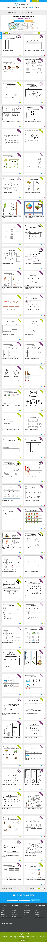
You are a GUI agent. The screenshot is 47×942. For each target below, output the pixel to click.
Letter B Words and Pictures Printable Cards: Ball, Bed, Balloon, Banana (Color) (34, 217)
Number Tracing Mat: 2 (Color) (7, 500)
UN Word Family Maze (29, 239)
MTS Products (26, 908)
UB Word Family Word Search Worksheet (32, 358)
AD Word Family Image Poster (30, 74)
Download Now (23, 940)
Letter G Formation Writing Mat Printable (32, 784)
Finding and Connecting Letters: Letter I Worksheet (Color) (11, 169)
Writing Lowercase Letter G (7, 595)
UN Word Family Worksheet (7, 192)
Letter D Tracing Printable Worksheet (9, 524)
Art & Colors (24, 7)
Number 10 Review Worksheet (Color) (9, 571)
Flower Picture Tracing (29, 334)
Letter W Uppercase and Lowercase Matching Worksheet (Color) (33, 288)
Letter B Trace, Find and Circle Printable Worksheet (11, 453)
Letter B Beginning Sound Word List (8, 666)
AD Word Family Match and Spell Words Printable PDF (12, 74)
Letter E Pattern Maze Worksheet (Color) (32, 310)
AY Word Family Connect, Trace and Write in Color (11, 405)
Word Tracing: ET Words (6, 618)
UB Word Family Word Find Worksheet (9, 145)
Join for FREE (20, 0)
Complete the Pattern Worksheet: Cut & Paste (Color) (34, 524)
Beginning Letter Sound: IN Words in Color (9, 760)
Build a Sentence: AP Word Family (8, 334)
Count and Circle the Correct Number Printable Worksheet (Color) (33, 690)
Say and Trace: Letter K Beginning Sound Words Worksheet (10, 714)
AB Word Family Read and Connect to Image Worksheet (34, 168)
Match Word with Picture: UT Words (8, 97)
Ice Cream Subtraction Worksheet (8, 263)
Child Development (20, 925)
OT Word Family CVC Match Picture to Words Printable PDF (12, 288)
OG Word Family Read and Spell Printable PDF (33, 642)
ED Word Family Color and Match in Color (9, 831)
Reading (8, 7)
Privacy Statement (37, 912)
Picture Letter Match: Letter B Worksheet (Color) (33, 381)
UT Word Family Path (6, 808)
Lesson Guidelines (26, 912)
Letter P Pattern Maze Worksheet (31, 737)
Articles (31, 7)
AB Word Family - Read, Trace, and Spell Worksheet (11, 879)
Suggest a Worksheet (4, 916)
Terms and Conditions (38, 916)
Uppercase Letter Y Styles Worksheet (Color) (33, 263)
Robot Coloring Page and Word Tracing (31, 405)
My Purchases (14, 912)
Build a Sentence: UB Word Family (31, 713)
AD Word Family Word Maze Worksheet (32, 500)
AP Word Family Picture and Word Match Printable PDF (12, 310)
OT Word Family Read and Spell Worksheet (10, 239)
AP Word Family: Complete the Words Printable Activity (35, 879)
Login (28, 1)
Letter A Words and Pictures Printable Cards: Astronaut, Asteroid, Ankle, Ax (12, 382)
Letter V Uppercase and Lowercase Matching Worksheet (35, 453)
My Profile (14, 910)
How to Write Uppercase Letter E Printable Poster (11, 737)
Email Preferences (15, 916)
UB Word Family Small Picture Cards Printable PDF (11, 121)
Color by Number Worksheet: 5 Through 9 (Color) (33, 808)
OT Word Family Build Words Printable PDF (10, 689)
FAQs (24, 914)
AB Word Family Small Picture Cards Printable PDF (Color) (11, 548)
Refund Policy (37, 914)
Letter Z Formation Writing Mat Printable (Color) (33, 666)
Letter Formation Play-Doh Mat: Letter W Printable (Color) (11, 217)
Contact (36, 910)
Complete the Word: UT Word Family (31, 429)
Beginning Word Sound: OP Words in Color (32, 192)
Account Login (14, 908)
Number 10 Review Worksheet (7, 642)
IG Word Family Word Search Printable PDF (10, 358)
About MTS (36, 908)
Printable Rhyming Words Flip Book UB (31, 145)
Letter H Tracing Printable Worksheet (31, 571)
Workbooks (37, 7)
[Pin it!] (44, 55)
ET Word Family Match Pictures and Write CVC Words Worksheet (34, 832)
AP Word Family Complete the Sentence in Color (11, 429)
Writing (13, 7)
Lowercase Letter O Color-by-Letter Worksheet (33, 97)
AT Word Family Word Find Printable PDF (32, 760)
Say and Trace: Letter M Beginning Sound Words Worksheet (10, 856)
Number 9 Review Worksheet (30, 618)
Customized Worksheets (5, 918)
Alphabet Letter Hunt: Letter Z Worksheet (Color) (33, 595)
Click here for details (18, 20)
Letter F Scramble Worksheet (7, 50)
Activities (4, 925)
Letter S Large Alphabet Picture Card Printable (33, 121)
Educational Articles (27, 910)
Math (18, 7)
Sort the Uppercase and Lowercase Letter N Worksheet (34, 50)
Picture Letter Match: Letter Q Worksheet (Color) (33, 476)
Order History (14, 914)
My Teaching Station (23, 4)
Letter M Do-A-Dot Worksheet (30, 855)
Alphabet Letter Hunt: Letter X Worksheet (9, 784)
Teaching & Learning (34, 925)
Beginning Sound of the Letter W (30, 547)
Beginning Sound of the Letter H (8, 476)
